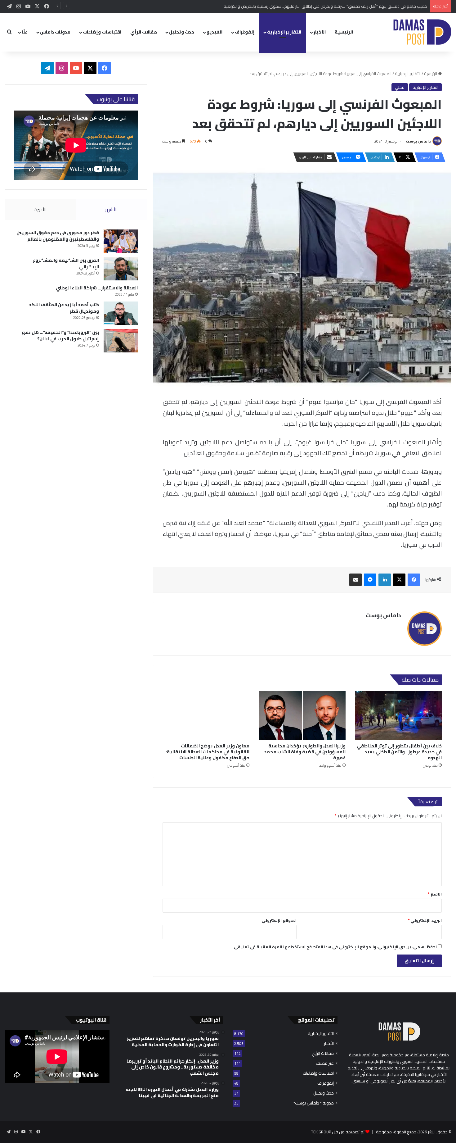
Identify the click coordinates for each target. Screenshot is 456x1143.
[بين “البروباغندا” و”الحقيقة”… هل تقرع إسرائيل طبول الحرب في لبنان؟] (121, 340)
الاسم (435, 894)
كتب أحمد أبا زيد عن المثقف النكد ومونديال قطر (64, 308)
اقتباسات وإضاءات (102, 32)
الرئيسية (344, 32)
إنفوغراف (245, 32)
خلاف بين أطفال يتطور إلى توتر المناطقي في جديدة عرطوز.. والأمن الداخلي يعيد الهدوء (399, 752)
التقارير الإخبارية (284, 32)
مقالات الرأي (143, 32)
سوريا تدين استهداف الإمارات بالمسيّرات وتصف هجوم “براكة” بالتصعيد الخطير (362, 6)
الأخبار (320, 32)
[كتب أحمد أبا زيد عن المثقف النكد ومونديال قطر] (121, 313)
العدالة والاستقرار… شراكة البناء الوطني (97, 288)
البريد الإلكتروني (425, 920)
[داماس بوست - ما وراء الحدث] (422, 32)
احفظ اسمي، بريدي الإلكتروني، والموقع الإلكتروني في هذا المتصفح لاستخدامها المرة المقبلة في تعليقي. (335, 946)
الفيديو (214, 32)
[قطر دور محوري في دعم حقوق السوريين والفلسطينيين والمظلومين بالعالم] (121, 241)
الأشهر (111, 209)
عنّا (25, 32)
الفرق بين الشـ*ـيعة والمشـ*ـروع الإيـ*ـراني (66, 263)
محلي (400, 87)
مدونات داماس (55, 32)
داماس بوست (418, 141)
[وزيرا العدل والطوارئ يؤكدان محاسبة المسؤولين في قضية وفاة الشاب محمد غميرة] (302, 715)
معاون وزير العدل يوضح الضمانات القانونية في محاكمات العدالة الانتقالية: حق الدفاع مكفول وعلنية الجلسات (207, 752)
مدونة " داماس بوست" (313, 1103)
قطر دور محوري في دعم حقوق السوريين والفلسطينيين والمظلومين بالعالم (57, 236)
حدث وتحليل (181, 32)
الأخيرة (40, 209)
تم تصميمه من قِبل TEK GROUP (337, 1132)
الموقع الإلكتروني (279, 920)
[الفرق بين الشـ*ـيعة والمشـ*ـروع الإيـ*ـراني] (121, 268)
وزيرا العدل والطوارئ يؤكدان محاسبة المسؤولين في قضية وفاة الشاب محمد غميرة (305, 752)
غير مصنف (325, 1063)
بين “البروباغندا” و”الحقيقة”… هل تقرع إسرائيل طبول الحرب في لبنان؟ (60, 335)
